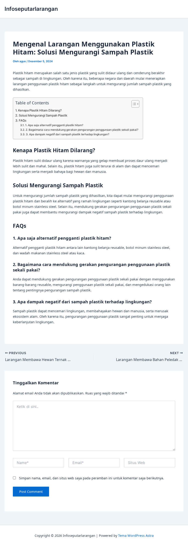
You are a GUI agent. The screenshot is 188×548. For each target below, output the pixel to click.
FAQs (22, 120)
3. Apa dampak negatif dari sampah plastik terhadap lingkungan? (67, 134)
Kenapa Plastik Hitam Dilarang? (40, 110)
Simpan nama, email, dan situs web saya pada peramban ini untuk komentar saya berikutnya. (91, 478)
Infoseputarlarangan (31, 8)
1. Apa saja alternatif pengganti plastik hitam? (54, 125)
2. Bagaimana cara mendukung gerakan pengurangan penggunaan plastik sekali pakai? (82, 129)
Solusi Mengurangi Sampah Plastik (43, 115)
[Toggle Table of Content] (133, 104)
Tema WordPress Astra (136, 535)
